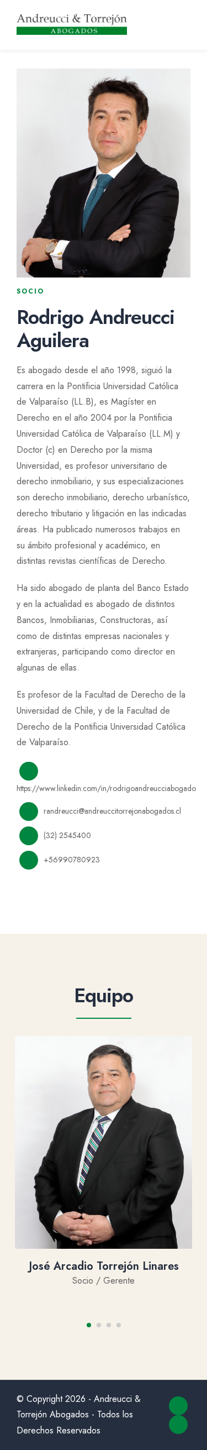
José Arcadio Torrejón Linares (104, 1266)
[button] (89, 1325)
